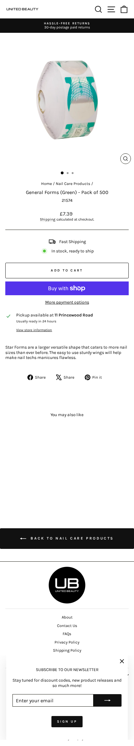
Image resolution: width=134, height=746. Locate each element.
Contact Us (67, 625)
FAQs (67, 633)
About (67, 617)
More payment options (67, 302)
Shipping (47, 219)
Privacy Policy (67, 642)
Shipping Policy (67, 650)
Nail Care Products (73, 183)
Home (46, 183)
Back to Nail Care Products (71, 538)
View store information (34, 330)
